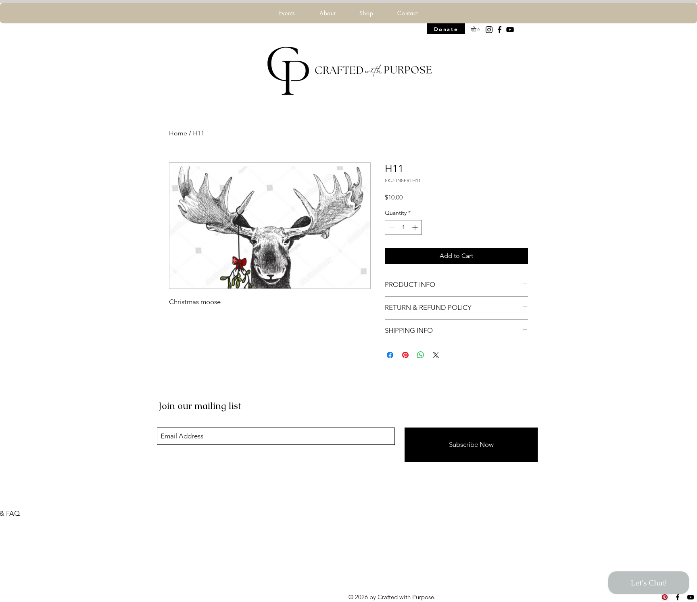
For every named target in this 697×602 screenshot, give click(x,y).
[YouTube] (510, 29)
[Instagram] (489, 29)
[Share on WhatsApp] (421, 355)
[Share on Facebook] (390, 355)
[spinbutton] (403, 227)
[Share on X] (436, 355)
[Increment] (416, 227)
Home (178, 133)
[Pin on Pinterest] (405, 355)
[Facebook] (499, 29)
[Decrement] (391, 227)
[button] (287, 13)
